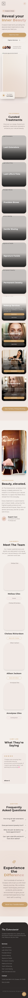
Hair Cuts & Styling (7, 969)
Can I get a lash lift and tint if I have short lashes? (13, 837)
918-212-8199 (5, 982)
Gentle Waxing (6, 955)
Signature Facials (7, 958)
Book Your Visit (14, 35)
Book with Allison (14, 678)
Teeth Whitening (7, 966)
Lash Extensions (6, 947)
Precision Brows (6, 953)
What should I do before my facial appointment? (13, 831)
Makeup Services (7, 963)
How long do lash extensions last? (13, 820)
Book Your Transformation (14, 904)
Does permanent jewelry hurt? (13, 825)
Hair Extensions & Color (9, 971)
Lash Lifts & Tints (6, 950)
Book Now (14, 155)
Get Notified (14, 371)
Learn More (14, 159)
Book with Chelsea (14, 638)
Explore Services (13, 40)
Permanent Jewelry (8, 961)
